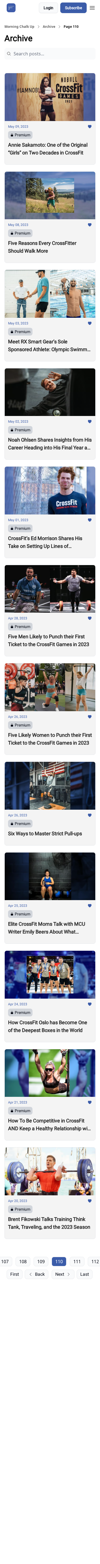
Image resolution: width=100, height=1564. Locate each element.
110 (59, 1261)
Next (59, 1274)
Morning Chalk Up (19, 26)
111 (77, 1261)
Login (48, 8)
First (14, 1274)
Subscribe (73, 8)
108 (23, 1261)
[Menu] (92, 7)
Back (40, 1274)
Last (84, 1274)
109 (41, 1261)
